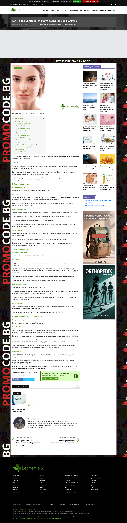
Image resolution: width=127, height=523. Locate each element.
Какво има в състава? (24, 128)
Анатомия (68, 490)
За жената (94, 476)
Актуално (74, 10)
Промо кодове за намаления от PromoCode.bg (98, 200)
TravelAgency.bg (31, 509)
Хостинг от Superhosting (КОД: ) (47, 518)
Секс (40, 483)
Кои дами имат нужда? (24, 135)
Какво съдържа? (22, 151)
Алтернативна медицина (72, 483)
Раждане (67, 480)
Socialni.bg (23, 509)
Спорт (41, 487)
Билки (66, 487)
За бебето (68, 478)
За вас (45, 10)
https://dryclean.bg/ (90, 203)
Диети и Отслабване (96, 478)
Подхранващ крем (21, 133)
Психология (42, 490)
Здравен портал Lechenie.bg (20, 24)
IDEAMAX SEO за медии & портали (23, 518)
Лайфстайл (16, 485)
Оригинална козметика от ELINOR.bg (95, 205)
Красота (93, 483)
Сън (92, 487)
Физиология (94, 490)
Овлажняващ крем (21, 121)
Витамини (16, 492)
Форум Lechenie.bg (70, 492)
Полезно (65, 10)
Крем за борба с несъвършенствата (26, 144)
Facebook (17, 379)
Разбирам (77, 1)
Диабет (93, 485)
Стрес (15, 490)
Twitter (28, 379)
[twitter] (115, 4)
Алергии (15, 487)
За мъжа (15, 478)
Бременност (42, 480)
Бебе (14, 483)
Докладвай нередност (51, 378)
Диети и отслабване (108, 10)
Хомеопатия (42, 485)
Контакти (44, 4)
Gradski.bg (16, 509)
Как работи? (21, 126)
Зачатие (15, 480)
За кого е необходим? (24, 123)
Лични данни (90, 505)
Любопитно (54, 10)
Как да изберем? (22, 130)
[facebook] (111, 4)
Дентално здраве (70, 485)
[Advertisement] (63, 44)
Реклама (35, 4)
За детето (42, 478)
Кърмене (93, 480)
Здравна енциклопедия (89, 10)
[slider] (17, 375)
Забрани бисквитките (90, 1)
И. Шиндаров (17, 113)
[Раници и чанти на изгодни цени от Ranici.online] (99, 237)
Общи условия (74, 505)
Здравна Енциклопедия (71, 476)
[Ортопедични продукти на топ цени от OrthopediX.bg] (99, 292)
